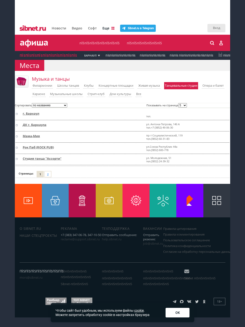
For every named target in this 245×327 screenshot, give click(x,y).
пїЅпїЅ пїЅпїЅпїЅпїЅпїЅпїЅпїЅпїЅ (191, 55)
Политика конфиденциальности (187, 246)
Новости (59, 28)
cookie (139, 310)
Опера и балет (213, 85)
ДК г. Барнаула (34, 125)
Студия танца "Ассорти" (42, 158)
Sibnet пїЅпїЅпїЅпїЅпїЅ (200, 278)
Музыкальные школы (66, 94)
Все (138, 94)
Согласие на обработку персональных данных (198, 251)
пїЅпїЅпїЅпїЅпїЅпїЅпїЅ (144, 43)
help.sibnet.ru (112, 239)
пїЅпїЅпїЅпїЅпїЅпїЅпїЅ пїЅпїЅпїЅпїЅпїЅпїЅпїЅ (117, 281)
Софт (92, 28)
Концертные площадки (116, 85)
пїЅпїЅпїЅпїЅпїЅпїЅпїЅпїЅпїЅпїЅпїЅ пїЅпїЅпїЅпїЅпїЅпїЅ (166, 281)
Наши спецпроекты (38, 235)
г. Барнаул (31, 113)
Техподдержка (115, 228)
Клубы (89, 85)
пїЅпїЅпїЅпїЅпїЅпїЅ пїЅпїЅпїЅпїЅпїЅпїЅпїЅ (76, 274)
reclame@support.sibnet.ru (80, 239)
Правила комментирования (184, 234)
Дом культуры (120, 94)
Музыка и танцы (51, 79)
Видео (77, 28)
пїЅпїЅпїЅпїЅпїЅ (112, 271)
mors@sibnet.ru (31, 277)
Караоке (39, 94)
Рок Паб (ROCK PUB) (38, 147)
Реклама (69, 228)
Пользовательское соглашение (186, 240)
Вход (216, 28)
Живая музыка (149, 85)
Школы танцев (68, 85)
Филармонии (42, 85)
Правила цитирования (179, 228)
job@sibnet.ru (153, 243)
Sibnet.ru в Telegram (141, 28)
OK (177, 313)
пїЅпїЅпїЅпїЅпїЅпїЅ (152, 55)
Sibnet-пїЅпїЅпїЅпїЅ (74, 284)
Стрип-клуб (96, 94)
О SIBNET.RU (30, 228)
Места (29, 65)
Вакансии (152, 228)
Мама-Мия (31, 136)
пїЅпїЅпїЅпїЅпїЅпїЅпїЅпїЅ (99, 43)
